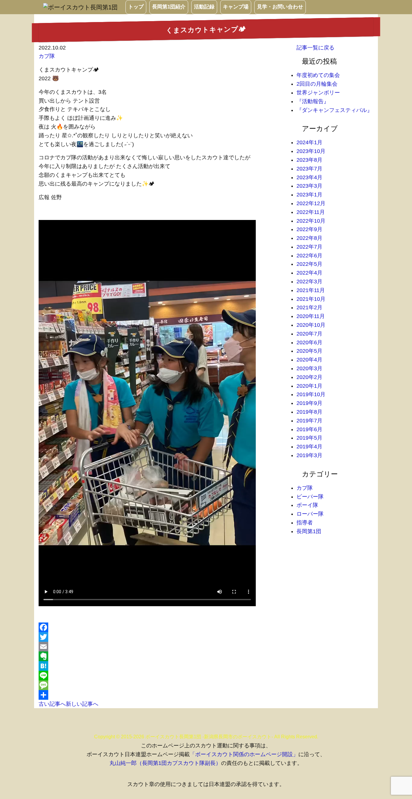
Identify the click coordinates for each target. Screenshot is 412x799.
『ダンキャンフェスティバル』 (334, 110)
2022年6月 (309, 256)
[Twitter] (163, 637)
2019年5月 (309, 438)
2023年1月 (309, 195)
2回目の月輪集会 (317, 84)
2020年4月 (309, 360)
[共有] (163, 695)
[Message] (163, 685)
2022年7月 (309, 247)
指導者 (304, 523)
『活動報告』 (312, 101)
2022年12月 (310, 203)
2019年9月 (309, 403)
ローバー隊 (310, 514)
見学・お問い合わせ (280, 7)
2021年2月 (309, 307)
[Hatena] (163, 666)
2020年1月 (309, 386)
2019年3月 (309, 455)
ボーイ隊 (307, 505)
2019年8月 (309, 412)
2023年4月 (309, 177)
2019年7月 (309, 421)
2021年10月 (310, 299)
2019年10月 (310, 394)
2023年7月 (309, 169)
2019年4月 (309, 447)
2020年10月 (310, 325)
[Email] (163, 646)
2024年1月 (309, 142)
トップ (136, 7)
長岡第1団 (308, 531)
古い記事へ (52, 704)
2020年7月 (309, 334)
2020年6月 (309, 342)
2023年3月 (309, 186)
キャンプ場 (236, 7)
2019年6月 (309, 429)
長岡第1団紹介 (168, 7)
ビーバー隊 (310, 497)
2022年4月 (309, 273)
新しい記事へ (82, 704)
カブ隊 (47, 56)
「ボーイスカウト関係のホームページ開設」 (244, 754)
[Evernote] (163, 656)
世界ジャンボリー (318, 93)
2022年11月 (310, 212)
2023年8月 (309, 160)
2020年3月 (309, 368)
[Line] (163, 675)
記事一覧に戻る (315, 48)
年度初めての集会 (318, 75)
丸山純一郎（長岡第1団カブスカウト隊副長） (165, 763)
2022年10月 (310, 221)
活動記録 (204, 7)
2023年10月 (310, 151)
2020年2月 (309, 377)
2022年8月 (309, 238)
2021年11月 (310, 290)
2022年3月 (309, 282)
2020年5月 (309, 351)
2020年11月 (310, 316)
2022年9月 (309, 229)
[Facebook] (163, 627)
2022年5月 (309, 264)
